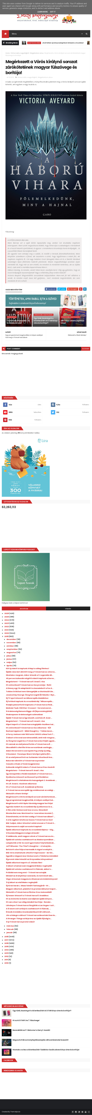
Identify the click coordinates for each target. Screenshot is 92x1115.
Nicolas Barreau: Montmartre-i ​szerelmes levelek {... (30, 813)
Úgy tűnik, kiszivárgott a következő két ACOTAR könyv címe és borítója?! (45, 320)
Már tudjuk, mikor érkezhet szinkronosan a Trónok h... (30, 823)
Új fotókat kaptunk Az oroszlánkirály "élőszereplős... (30, 701)
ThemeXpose (15, 1112)
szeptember (12, 649)
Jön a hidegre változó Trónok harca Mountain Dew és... (31, 915)
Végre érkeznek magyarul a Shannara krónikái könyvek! (32, 879)
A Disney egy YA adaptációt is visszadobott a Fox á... (29, 688)
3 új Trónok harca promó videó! (20, 922)
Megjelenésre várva (36, 53)
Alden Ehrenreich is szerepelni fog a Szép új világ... (29, 751)
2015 (6, 946)
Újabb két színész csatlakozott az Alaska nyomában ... (30, 839)
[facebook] (72, 1112)
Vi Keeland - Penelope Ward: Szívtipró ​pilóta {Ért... (29, 754)
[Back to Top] (89, 1112)
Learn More (42, 12)
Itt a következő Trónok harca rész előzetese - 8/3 (28, 728)
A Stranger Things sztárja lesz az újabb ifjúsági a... (29, 918)
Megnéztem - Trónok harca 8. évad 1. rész (25, 770)
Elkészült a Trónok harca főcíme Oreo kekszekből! (29, 892)
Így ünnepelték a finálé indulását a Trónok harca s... (29, 774)
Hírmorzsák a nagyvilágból (20, 53)
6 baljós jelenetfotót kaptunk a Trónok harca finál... (29, 705)
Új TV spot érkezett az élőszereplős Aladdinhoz (27, 698)
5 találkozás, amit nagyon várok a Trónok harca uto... (30, 836)
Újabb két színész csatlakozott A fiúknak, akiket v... (29, 869)
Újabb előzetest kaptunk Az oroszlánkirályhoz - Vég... (30, 830)
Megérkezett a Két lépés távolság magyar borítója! (29, 803)
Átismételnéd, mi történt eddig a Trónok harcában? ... (30, 816)
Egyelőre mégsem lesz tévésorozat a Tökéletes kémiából (32, 856)
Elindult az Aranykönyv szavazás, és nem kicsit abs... (30, 876)
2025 (6, 617)
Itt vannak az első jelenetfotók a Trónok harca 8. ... (29, 744)
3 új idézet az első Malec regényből (21, 882)
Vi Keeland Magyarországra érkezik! (22, 833)
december (11, 639)
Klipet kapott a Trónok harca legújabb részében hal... (30, 724)
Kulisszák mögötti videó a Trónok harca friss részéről (30, 767)
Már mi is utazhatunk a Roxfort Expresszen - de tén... (30, 853)
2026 (6, 613)
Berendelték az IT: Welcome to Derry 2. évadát (31, 1030)
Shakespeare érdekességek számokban (24, 714)
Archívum (24, 609)
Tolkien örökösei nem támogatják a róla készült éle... (30, 691)
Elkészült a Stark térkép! (17, 793)
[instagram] (76, 1112)
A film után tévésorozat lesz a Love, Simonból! (27, 810)
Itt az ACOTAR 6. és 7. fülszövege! (26, 1020)
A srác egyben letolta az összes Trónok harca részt (29, 820)
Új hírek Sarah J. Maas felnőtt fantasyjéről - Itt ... (28, 885)
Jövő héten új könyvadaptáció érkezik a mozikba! (49, 43)
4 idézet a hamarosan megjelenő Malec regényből (29, 866)
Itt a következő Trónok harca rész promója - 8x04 (28, 685)
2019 (6, 636)
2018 (6, 936)
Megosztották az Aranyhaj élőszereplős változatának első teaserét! (40, 1040)
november (11, 642)
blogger (85, 349)
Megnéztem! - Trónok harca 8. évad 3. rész (25, 681)
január (9, 932)
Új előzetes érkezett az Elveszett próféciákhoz (27, 777)
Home (8, 53)
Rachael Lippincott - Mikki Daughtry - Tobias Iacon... (30, 731)
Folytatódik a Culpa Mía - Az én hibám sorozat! (18, 321)
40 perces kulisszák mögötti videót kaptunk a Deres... (30, 678)
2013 (6, 953)
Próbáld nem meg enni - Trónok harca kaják (26, 872)
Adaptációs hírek (20, 43)
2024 (6, 620)
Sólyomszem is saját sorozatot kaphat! (24, 826)
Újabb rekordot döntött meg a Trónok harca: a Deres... (31, 672)
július (9, 656)
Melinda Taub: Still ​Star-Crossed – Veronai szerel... (29, 708)
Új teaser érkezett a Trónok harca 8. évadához (27, 895)
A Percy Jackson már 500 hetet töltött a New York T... (30, 734)
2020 (6, 633)
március (10, 926)
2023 (6, 623)
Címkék (68, 609)
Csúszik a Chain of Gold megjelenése (23, 764)
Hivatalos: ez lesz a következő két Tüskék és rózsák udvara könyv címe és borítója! (46, 1049)
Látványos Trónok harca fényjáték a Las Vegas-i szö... (30, 905)
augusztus (11, 652)
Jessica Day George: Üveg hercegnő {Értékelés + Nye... (31, 695)
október (10, 646)
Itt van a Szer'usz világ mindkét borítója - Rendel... (29, 902)
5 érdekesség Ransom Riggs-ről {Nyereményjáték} (29, 711)
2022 (6, 626)
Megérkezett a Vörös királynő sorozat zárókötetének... (31, 797)
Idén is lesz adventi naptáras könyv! (72, 321)
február (10, 929)
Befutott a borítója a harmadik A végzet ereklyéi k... (29, 849)
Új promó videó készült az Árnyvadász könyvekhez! (29, 859)
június (9, 659)
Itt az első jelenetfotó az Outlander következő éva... (29, 757)
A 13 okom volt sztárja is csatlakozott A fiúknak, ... (28, 908)
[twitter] (79, 1112)
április (9, 665)
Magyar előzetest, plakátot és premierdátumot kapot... (31, 889)
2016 (6, 943)
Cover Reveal (11, 317)
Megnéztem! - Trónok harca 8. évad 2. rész (25, 721)
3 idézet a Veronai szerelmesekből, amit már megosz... (31, 737)
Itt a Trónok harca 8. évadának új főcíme (24, 787)
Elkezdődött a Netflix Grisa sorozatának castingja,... (29, 747)
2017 (6, 940)
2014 (6, 950)
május (9, 662)
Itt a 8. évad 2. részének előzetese (21, 784)
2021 (6, 630)
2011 (6, 959)
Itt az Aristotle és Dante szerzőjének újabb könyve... (29, 899)
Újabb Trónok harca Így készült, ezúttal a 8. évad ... (29, 718)
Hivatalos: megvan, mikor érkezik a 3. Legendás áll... (29, 675)
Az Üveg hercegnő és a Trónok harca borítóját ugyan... (31, 741)
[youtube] (85, 1112)
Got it (53, 12)
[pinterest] (82, 1112)
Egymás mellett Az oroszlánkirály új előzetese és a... (29, 807)
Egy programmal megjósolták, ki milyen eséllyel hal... (30, 800)
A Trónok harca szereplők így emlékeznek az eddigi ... (30, 790)
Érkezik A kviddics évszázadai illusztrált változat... (28, 912)
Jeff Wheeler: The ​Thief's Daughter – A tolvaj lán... (29, 846)
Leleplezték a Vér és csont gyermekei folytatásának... (30, 843)
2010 (6, 963)
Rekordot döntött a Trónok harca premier (25, 760)
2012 (6, 956)
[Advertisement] (46, 528)
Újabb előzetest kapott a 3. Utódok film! (24, 862)
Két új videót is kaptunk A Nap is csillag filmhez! (27, 668)
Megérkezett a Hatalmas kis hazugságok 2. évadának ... (31, 780)
